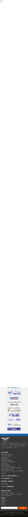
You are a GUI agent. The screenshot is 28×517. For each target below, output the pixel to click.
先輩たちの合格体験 (5, 464)
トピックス (3, 473)
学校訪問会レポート (5, 457)
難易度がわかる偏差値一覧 (6, 460)
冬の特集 (3, 504)
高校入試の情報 (4, 452)
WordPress (8, 514)
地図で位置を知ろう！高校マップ (8, 492)
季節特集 (3, 497)
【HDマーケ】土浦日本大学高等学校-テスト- (10, 475)
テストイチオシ (4, 483)
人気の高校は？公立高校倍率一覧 (8, 461)
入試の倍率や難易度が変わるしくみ (8, 466)
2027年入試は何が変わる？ (6, 455)
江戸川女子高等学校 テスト (7, 478)
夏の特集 (3, 501)
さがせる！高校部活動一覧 (6, 495)
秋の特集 (3, 502)
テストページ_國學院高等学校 (7, 486)
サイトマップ (3, 434)
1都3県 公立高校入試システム (7, 469)
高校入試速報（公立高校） (6, 454)
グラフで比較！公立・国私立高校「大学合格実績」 (11, 467)
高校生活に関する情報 (5, 490)
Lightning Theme (14, 514)
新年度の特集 (4, 499)
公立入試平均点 (4, 463)
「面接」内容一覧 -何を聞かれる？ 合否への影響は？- (12, 470)
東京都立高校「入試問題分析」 (7, 481)
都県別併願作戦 (4, 458)
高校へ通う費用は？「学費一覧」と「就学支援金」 (11, 494)
